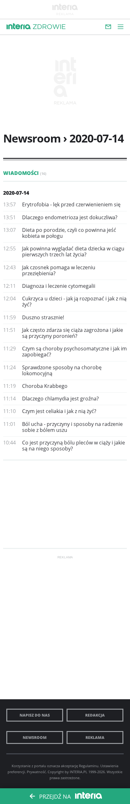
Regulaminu (88, 765)
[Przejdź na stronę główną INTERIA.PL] (18, 26)
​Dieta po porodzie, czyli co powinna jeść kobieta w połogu (69, 232)
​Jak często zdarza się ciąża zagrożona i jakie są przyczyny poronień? (72, 333)
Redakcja (95, 715)
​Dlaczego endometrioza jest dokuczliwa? (69, 217)
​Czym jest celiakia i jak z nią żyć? (59, 411)
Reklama (95, 737)
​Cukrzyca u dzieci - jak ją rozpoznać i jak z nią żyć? (74, 301)
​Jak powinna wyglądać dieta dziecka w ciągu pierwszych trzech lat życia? (73, 251)
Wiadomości (24, 173)
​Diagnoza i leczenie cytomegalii (58, 285)
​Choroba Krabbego (45, 385)
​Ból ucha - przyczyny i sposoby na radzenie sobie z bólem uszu (72, 427)
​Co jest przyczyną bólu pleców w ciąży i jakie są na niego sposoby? (73, 445)
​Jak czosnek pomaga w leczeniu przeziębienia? (58, 270)
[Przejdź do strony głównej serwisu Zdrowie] (49, 27)
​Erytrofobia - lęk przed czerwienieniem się (71, 204)
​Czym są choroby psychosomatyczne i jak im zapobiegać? (74, 351)
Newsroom (35, 737)
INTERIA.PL (78, 771)
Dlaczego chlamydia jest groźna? (60, 398)
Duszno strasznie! (43, 317)
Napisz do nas (35, 715)
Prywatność (36, 771)
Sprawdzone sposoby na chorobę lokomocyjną (62, 370)
